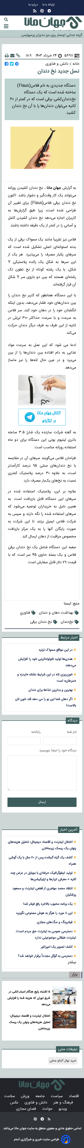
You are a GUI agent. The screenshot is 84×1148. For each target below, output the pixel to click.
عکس (15, 1102)
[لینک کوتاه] (18, 56)
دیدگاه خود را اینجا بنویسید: (57, 750)
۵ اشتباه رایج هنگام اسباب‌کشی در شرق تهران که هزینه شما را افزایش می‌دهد (28, 998)
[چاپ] (7, 56)
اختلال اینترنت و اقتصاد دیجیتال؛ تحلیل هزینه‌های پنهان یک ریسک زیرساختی (29, 1022)
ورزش (26, 1096)
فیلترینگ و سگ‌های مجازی (55, 922)
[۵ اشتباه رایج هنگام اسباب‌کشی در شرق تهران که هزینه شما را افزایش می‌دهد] (64, 997)
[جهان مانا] (53, 22)
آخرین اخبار (68, 830)
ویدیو (63, 1109)
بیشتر (72, 962)
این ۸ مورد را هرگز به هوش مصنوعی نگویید (44, 913)
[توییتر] (12, 64)
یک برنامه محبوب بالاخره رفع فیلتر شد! (48, 904)
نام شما (72, 732)
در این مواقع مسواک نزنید (55, 650)
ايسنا (67, 604)
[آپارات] (42, 11)
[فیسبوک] (6, 64)
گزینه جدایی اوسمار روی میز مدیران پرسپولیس (51, 34)
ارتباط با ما (49, 4)
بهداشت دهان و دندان (56, 613)
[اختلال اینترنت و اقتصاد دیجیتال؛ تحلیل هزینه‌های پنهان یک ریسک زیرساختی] (64, 1021)
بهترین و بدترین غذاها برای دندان (50, 690)
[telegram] (42, 417)
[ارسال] (12, 56)
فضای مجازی (26, 1109)
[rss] (34, 11)
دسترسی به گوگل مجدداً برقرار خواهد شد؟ (45, 956)
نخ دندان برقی (41, 622)
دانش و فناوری (36, 1102)
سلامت (10, 1096)
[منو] (6, 26)
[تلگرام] (49, 11)
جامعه (40, 1096)
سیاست (57, 1096)
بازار (74, 975)
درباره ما (33, 4)
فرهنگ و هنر (63, 1102)
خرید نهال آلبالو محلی (62, 1060)
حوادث (48, 1109)
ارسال (42, 802)
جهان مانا (20, 1128)
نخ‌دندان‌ (67, 622)
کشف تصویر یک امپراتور (57, 947)
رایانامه (36, 732)
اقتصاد (74, 1096)
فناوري (25, 613)
